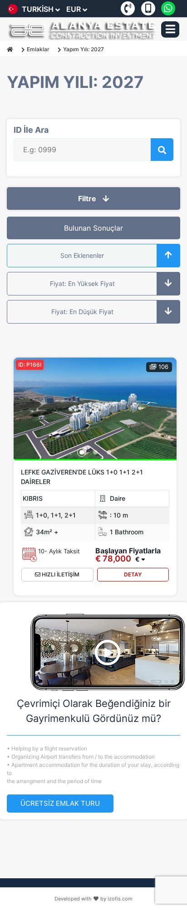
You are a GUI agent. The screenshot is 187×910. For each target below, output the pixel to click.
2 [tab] (95, 452)
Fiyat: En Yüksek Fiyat (82, 283)
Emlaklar (38, 49)
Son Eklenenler (82, 255)
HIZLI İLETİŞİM (59, 574)
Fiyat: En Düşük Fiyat (82, 311)
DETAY (133, 574)
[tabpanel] (95, 412)
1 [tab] (81, 452)
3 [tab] (109, 452)
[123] (95, 408)
